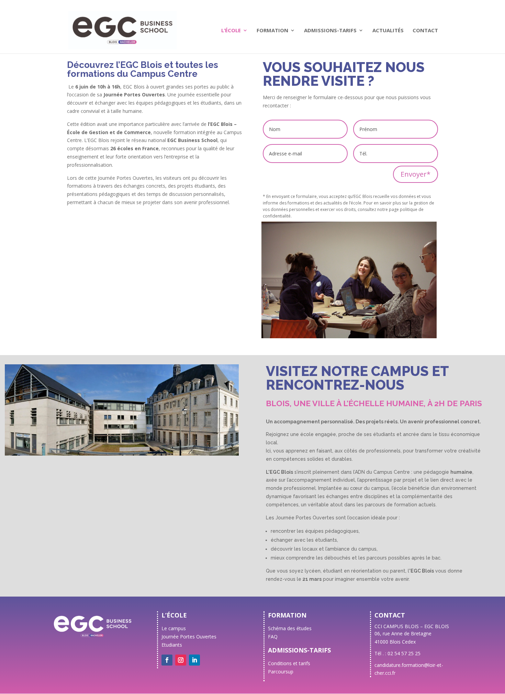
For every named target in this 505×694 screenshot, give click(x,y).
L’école (231, 31)
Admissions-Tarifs (330, 31)
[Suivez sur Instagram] (180, 660)
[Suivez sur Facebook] (166, 660)
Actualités (388, 31)
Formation (272, 31)
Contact (425, 31)
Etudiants (171, 645)
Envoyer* (415, 174)
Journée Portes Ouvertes (188, 636)
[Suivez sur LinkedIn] (194, 660)
